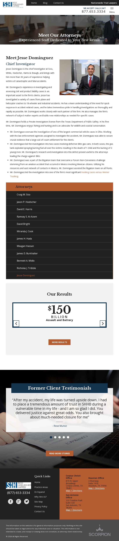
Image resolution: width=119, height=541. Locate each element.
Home (37, 482)
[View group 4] (64, 437)
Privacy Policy (40, 506)
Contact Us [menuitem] (58, 2)
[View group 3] (59, 437)
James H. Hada (24, 238)
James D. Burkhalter (27, 253)
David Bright (23, 224)
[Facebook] (10, 501)
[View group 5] (68, 437)
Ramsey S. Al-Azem (27, 216)
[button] (16, 323)
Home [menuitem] (34, 2)
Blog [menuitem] (45, 2)
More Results (59, 342)
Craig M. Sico (23, 194)
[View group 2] (55, 437)
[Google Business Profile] (18, 501)
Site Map (38, 501)
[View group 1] (51, 437)
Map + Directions (74, 490)
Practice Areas (41, 487)
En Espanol (39, 492)
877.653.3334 (94, 12)
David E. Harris (24, 209)
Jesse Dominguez (26, 275)
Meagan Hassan (25, 246)
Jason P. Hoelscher (26, 202)
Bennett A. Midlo (26, 260)
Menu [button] (112, 12)
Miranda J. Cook (25, 231)
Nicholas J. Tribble (26, 268)
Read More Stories (59, 453)
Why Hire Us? (40, 496)
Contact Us (39, 511)
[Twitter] (26, 501)
